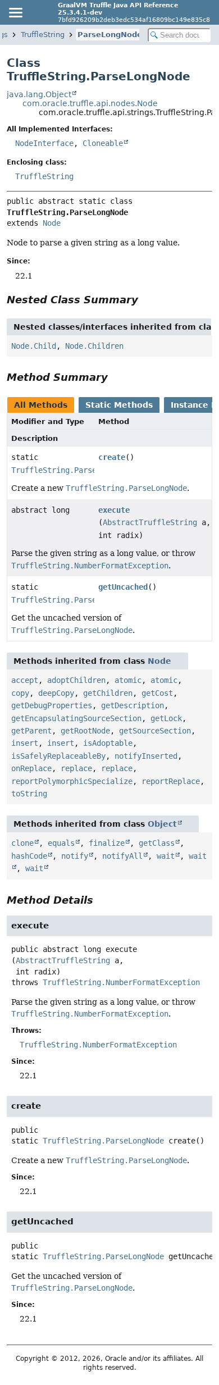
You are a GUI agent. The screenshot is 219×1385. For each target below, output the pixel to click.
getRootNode (85, 730)
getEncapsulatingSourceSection (76, 718)
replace (76, 768)
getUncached (123, 586)
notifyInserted (146, 755)
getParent (31, 730)
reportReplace (171, 781)
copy (20, 693)
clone (22, 843)
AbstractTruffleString (150, 522)
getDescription (132, 705)
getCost (157, 693)
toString (29, 793)
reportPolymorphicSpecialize (72, 781)
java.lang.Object (39, 94)
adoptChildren (76, 680)
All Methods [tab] (40, 404)
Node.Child (33, 345)
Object (162, 823)
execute (114, 509)
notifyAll (122, 855)
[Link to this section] (146, 300)
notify (74, 855)
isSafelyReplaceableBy (58, 755)
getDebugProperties (51, 705)
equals (61, 843)
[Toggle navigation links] (15, 12)
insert (24, 743)
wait (166, 855)
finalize (107, 843)
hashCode (29, 855)
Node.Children (94, 345)
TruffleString (43, 34)
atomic (128, 680)
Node (52, 222)
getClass (157, 843)
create (111, 457)
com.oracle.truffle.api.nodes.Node (90, 103)
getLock (166, 718)
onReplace (31, 768)
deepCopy (56, 693)
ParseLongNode (109, 34)
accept (24, 680)
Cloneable (103, 143)
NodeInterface (44, 143)
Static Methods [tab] (119, 404)
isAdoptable (108, 743)
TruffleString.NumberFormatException (121, 982)
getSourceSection (155, 730)
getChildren (108, 693)
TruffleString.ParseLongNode (72, 470)
